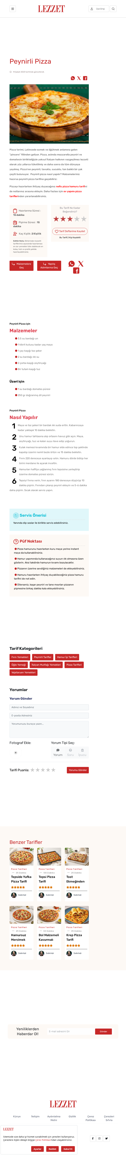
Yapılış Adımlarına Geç (49, 265)
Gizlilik (72, 1116)
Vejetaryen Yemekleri (23, 672)
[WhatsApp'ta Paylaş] (72, 78)
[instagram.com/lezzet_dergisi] (99, 1138)
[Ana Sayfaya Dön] (63, 1103)
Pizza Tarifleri (74, 664)
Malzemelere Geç (23, 265)
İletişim (35, 1116)
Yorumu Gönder (78, 770)
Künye (17, 1116)
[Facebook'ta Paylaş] (85, 78)
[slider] (70, 219)
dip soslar (28, 522)
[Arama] (113, 9)
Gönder (103, 1031)
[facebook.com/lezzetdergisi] (93, 1138)
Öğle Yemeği (19, 664)
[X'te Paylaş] (79, 78)
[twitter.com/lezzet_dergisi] (106, 1138)
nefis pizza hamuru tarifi (70, 186)
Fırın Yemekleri (20, 657)
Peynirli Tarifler (42, 657)
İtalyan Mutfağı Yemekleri (46, 664)
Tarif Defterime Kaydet (72, 231)
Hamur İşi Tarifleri (67, 657)
